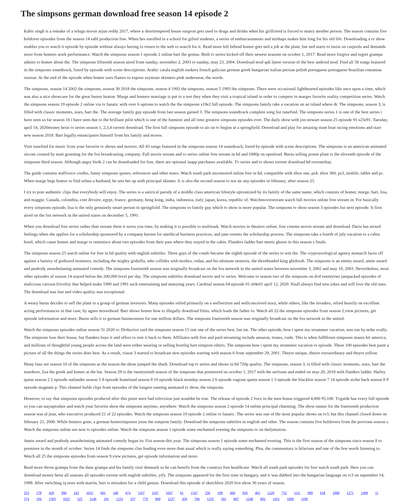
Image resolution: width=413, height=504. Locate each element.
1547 (194, 493)
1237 (171, 499)
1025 (66, 499)
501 (223, 499)
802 (262, 499)
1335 (210, 499)
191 (106, 499)
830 (245, 493)
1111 (297, 493)
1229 (270, 493)
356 (207, 493)
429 (51, 493)
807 (236, 499)
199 (220, 493)
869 (157, 499)
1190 (304, 499)
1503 (52, 499)
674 (128, 493)
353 (26, 493)
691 (103, 493)
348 (115, 493)
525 (79, 499)
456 (184, 499)
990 (63, 493)
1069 (290, 499)
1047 (169, 493)
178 (39, 493)
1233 (119, 499)
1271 (350, 493)
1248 (249, 499)
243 (76, 493)
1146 (93, 499)
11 (376, 493)
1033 (89, 493)
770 (145, 499)
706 (197, 499)
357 (133, 499)
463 (257, 493)
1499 (364, 493)
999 (310, 493)
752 (284, 493)
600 (232, 493)
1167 (141, 493)
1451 (276, 499)
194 (39, 499)
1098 (336, 493)
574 (26, 499)
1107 (155, 493)
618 (322, 493)
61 (181, 493)
